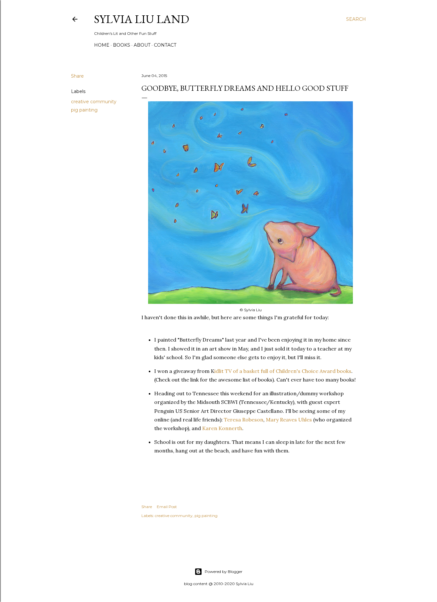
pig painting (84, 110)
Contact (165, 45)
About (142, 45)
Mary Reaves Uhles (289, 419)
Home (101, 45)
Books (121, 45)
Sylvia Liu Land (141, 19)
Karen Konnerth (222, 428)
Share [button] (77, 76)
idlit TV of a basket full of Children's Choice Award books (282, 371)
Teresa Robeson (243, 419)
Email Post (167, 506)
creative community (93, 101)
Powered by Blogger (223, 571)
